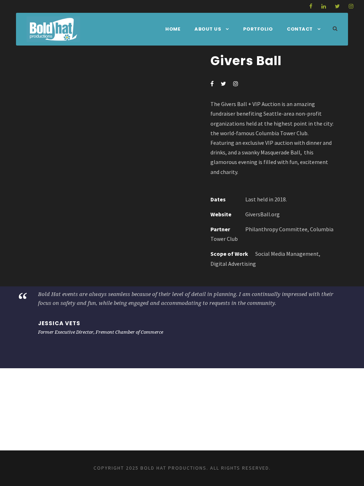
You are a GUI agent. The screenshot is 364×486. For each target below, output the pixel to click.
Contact (300, 29)
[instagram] (351, 6)
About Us (207, 29)
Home (172, 29)
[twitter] (337, 6)
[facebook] (310, 6)
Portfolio (258, 29)
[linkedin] (323, 6)
